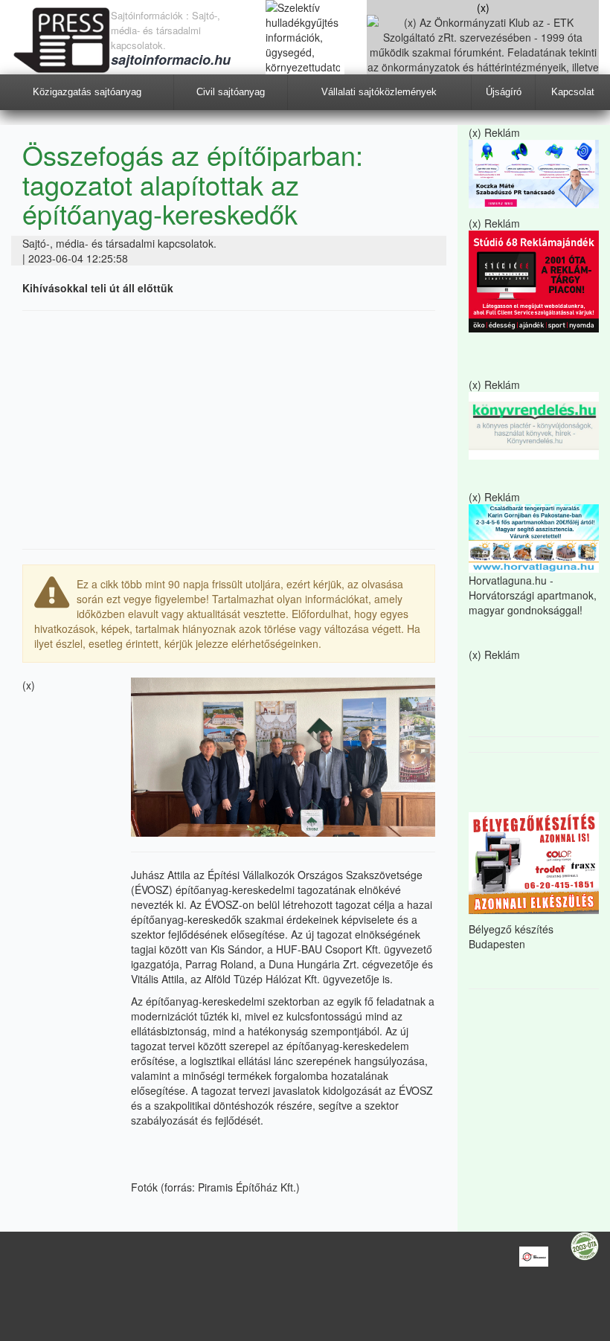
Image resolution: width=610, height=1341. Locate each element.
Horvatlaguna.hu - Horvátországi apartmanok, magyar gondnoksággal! (533, 595)
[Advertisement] (228, 430)
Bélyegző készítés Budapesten (511, 936)
